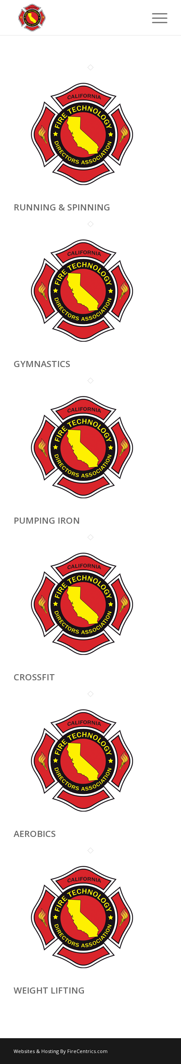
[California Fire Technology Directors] (75, 17)
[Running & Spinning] (79, 196)
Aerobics (35, 834)
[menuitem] (155, 17)
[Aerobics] (79, 823)
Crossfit (34, 677)
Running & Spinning (62, 207)
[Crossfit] (79, 666)
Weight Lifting (49, 990)
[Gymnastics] (79, 353)
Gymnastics (42, 364)
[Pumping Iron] (79, 509)
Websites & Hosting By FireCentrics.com (61, 1051)
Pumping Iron (47, 520)
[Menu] (155, 17)
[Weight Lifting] (79, 979)
